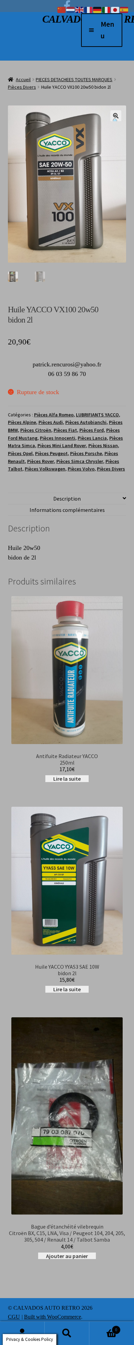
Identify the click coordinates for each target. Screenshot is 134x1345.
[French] (88, 9)
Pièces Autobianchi (86, 422)
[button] (115, 115)
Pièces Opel (20, 453)
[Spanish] (124, 9)
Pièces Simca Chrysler (79, 461)
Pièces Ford (91, 430)
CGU (14, 1317)
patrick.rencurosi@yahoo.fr (67, 364)
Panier (103, 1327)
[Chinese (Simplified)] (61, 9)
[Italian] (106, 9)
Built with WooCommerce (52, 1317)
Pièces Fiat (65, 430)
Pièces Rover (40, 461)
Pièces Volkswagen (45, 469)
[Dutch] (70, 9)
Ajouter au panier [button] (67, 1256)
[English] (79, 9)
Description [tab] (67, 498)
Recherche (67, 1333)
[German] (97, 9)
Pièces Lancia (92, 438)
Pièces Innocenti (57, 438)
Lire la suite (67, 778)
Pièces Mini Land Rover (61, 445)
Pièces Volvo (81, 469)
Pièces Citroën (35, 430)
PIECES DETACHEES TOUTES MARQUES (74, 79)
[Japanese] (115, 9)
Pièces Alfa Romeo (54, 415)
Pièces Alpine (22, 422)
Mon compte (22, 1333)
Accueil (23, 79)
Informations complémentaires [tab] (67, 509)
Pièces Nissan (103, 445)
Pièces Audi (50, 422)
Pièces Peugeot (51, 453)
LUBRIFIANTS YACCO (97, 415)
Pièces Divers (22, 87)
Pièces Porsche (86, 453)
